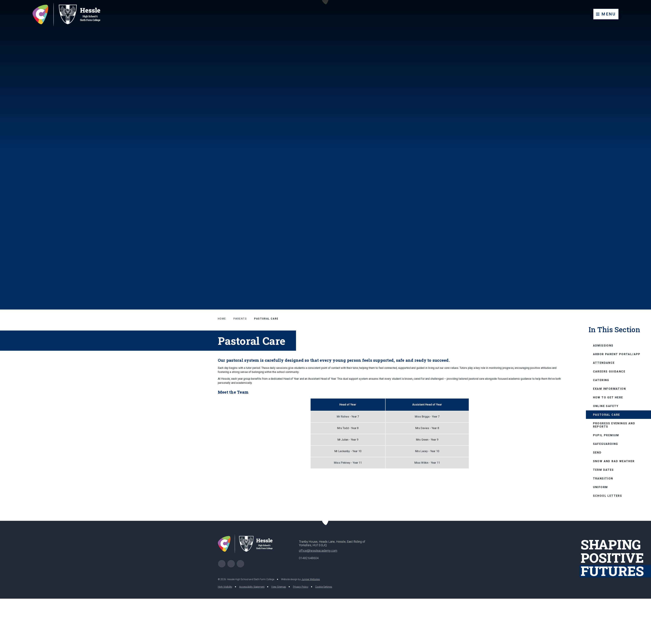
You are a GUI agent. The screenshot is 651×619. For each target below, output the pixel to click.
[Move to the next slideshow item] (632, 275)
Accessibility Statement (252, 586)
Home (222, 318)
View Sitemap (278, 586)
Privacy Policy (300, 586)
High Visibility (225, 586)
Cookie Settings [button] (323, 586)
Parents (240, 318)
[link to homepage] (70, 14)
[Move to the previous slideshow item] (623, 275)
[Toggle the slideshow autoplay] (640, 275)
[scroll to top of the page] (325, 521)
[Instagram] (240, 563)
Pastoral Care (266, 318)
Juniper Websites (310, 579)
